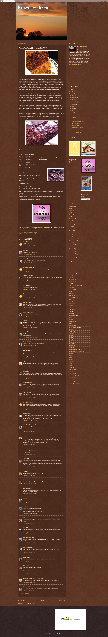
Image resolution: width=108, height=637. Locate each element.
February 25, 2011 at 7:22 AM (29, 378)
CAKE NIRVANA (75, 123)
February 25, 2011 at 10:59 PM (30, 493)
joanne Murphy (26, 312)
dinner (70, 271)
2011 (72, 93)
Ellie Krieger (72, 279)
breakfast (71, 228)
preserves (71, 345)
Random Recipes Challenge (75, 351)
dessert (70, 269)
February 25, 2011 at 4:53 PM (29, 444)
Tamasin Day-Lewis (73, 375)
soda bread (71, 369)
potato (70, 341)
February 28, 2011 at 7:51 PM (29, 590)
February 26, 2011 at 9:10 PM (29, 542)
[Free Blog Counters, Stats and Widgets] (69, 162)
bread (70, 226)
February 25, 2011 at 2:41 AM (29, 366)
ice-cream (71, 301)
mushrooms (71, 319)
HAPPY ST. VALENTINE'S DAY (79, 127)
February (74, 117)
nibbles (70, 323)
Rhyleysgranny (26, 382)
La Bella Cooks (26, 275)
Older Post (62, 600)
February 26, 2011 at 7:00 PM (29, 533)
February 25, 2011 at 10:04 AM (30, 397)
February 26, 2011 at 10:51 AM (30, 513)
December (74, 95)
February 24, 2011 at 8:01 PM (29, 280)
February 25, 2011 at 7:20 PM (29, 466)
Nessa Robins (26, 547)
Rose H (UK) (26, 392)
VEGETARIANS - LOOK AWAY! (79, 130)
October (74, 99)
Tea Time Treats (73, 377)
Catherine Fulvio (72, 240)
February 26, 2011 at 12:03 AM (30, 502)
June (73, 108)
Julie (24, 258)
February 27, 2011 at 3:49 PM (29, 573)
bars (70, 212)
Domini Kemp (72, 273)
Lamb (70, 305)
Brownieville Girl (83, 46)
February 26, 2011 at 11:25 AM (30, 523)
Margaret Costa (72, 315)
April (73, 112)
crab (70, 261)
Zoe (24, 320)
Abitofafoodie (26, 402)
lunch (70, 311)
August (73, 104)
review (70, 355)
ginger (70, 293)
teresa (24, 498)
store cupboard (72, 373)
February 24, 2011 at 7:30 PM (29, 245)
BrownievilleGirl (34, 7)
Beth (24, 517)
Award (70, 208)
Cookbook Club (72, 257)
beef (70, 216)
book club (71, 224)
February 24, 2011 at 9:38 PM (29, 316)
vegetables (71, 381)
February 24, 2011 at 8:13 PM (29, 297)
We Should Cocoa (51, 95)
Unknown (25, 293)
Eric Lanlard (71, 281)
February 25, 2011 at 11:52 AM (30, 420)
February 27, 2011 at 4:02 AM (29, 561)
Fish (70, 283)
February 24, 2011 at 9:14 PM (29, 307)
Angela (24, 557)
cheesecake (72, 244)
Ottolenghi (71, 333)
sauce (70, 363)
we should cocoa (35, 233)
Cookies (71, 259)
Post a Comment (25, 593)
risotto (70, 357)
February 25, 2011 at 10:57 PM (30, 483)
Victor (24, 471)
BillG (24, 527)
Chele (24, 371)
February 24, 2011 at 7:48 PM (29, 262)
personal (71, 337)
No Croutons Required (74, 327)
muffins (70, 317)
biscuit (70, 220)
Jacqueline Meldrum (28, 267)
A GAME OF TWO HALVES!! (78, 119)
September (74, 102)
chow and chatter (27, 537)
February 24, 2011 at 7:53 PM (29, 271)
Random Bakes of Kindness (75, 349)
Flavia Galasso (26, 241)
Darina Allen (71, 265)
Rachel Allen (72, 347)
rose (70, 359)
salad (70, 361)
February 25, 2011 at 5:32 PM (29, 454)
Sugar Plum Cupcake (28, 424)
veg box (71, 379)
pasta (70, 335)
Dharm (24, 479)
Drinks (70, 275)
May (73, 110)
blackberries (72, 222)
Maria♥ (24, 565)
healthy (70, 299)
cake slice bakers (73, 236)
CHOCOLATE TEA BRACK (78, 121)
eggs (70, 277)
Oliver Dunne (72, 331)
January (74, 135)
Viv (23, 506)
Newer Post (21, 600)
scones (70, 365)
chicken (71, 247)
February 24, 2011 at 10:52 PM (30, 345)
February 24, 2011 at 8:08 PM (29, 289)
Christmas (71, 251)
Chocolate (28, 233)
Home (42, 600)
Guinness (71, 295)
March (73, 115)
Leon (70, 307)
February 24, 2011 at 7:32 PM (29, 254)
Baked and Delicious (45, 227)
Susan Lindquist (27, 436)
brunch (70, 232)
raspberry (71, 353)
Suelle (24, 332)
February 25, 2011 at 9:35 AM (29, 387)
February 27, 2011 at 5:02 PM (29, 582)
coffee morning (72, 253)
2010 (72, 137)
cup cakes (71, 263)
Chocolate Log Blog (33, 94)
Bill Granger (71, 218)
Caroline (25, 458)
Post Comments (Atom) (29, 603)
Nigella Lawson (72, 325)
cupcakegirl (26, 302)
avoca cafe (71, 206)
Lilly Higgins (72, 309)
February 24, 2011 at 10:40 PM (30, 337)
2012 (72, 91)
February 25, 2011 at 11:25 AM (30, 409)
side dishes (71, 367)
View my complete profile (75, 64)
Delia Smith (71, 267)
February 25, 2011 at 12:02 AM (30, 357)
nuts (70, 329)
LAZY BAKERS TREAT (77, 132)
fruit (70, 291)
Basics (70, 214)
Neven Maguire (72, 321)
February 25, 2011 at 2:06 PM (29, 431)
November (74, 97)
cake (24, 233)
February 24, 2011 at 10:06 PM (30, 327)
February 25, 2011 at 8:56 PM (29, 475)
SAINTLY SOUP (75, 125)
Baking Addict (26, 586)
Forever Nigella (72, 289)
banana (70, 210)
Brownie (71, 230)
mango (70, 313)
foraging (71, 287)
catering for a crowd (73, 238)
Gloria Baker (26, 341)
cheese (70, 243)
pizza (70, 339)
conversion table (73, 255)
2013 (72, 89)
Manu (24, 250)
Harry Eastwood (72, 297)
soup (70, 371)
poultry (70, 343)
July (73, 106)
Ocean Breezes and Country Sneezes (32, 578)
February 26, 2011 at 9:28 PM (29, 552)
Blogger (61, 633)
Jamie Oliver (72, 303)
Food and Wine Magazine (75, 285)
